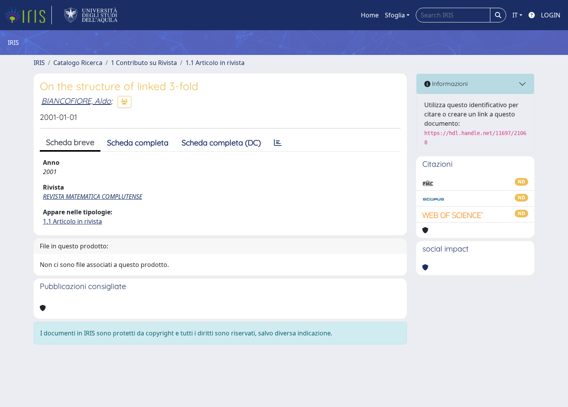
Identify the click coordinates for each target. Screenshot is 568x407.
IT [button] (515, 15)
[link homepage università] (91, 15)
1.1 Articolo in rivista (215, 62)
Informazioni (449, 83)
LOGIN (550, 15)
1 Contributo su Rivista (144, 62)
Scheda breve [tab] (70, 142)
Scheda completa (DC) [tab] (221, 142)
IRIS (39, 62)
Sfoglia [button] (395, 15)
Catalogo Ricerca (77, 62)
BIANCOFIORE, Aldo (76, 101)
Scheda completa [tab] (137, 142)
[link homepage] (28, 15)
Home (370, 15)
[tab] (277, 143)
